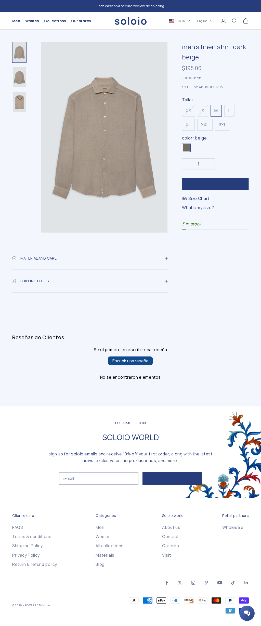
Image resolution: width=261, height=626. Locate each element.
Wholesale (233, 527)
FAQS (17, 527)
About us (171, 527)
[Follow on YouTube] (219, 582)
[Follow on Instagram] (193, 582)
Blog (100, 564)
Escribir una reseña (130, 361)
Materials (105, 555)
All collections (110, 545)
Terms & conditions (31, 536)
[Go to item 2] (19, 77)
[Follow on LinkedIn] (246, 582)
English (202, 21)
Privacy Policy (26, 555)
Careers (170, 545)
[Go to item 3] (19, 102)
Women (32, 20)
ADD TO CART (215, 183)
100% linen (191, 77)
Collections (55, 20)
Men (16, 20)
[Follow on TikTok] (233, 582)
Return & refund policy (34, 564)
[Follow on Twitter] (179, 582)
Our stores (81, 20)
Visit (166, 555)
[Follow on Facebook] (166, 582)
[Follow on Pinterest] (206, 582)
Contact (170, 536)
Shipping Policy (27, 545)
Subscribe (172, 478)
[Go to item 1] (19, 52)
